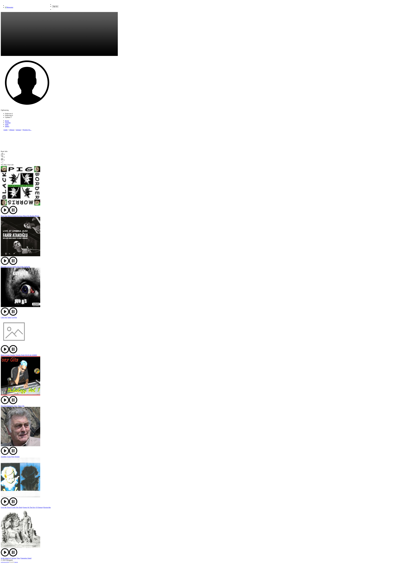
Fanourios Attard (26, 558)
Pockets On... (27, 130)
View (18, 558)
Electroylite (47, 507)
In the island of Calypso (8, 558)
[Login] (53, 9)
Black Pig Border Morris (31, 216)
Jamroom (16, 562)
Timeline (8, 123)
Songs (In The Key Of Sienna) (33, 507)
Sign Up (55, 6)
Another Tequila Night (17, 355)
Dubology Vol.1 (12, 406)
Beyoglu (3, 267)
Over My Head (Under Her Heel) (12, 507)
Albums (11, 130)
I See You (4, 317)
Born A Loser (5, 355)
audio (7, 124)
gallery (7, 126)
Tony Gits (21, 406)
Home (7, 121)
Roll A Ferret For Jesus (15, 216)
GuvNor (14, 317)
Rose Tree (4, 216)
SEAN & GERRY (31, 355)
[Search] (53, 4)
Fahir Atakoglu (25, 267)
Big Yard (4, 406)
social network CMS (5, 562)
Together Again (6, 457)
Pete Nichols (15, 457)
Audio (5, 130)
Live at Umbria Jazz (13, 267)
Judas (9, 317)
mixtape (18, 130)
